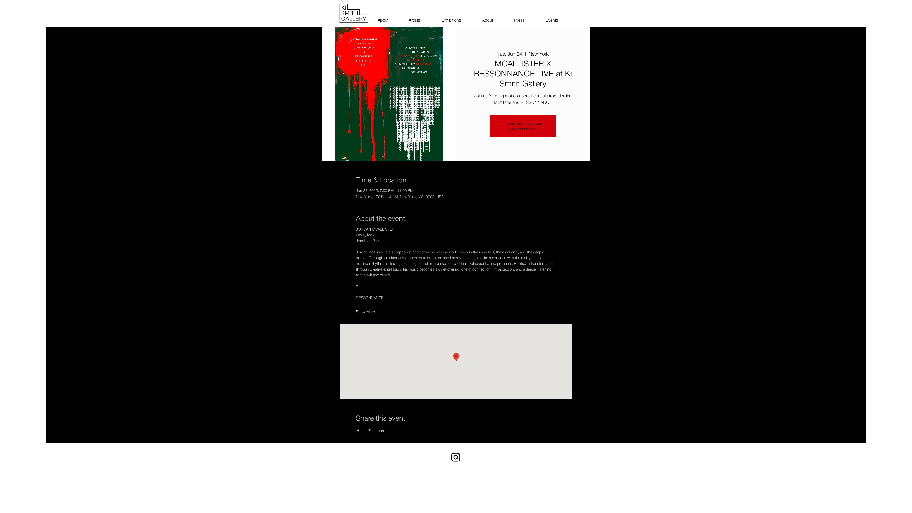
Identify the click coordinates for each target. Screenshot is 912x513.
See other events (523, 129)
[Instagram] (456, 457)
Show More (365, 311)
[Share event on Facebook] (358, 430)
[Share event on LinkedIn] (381, 430)
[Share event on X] (370, 430)
